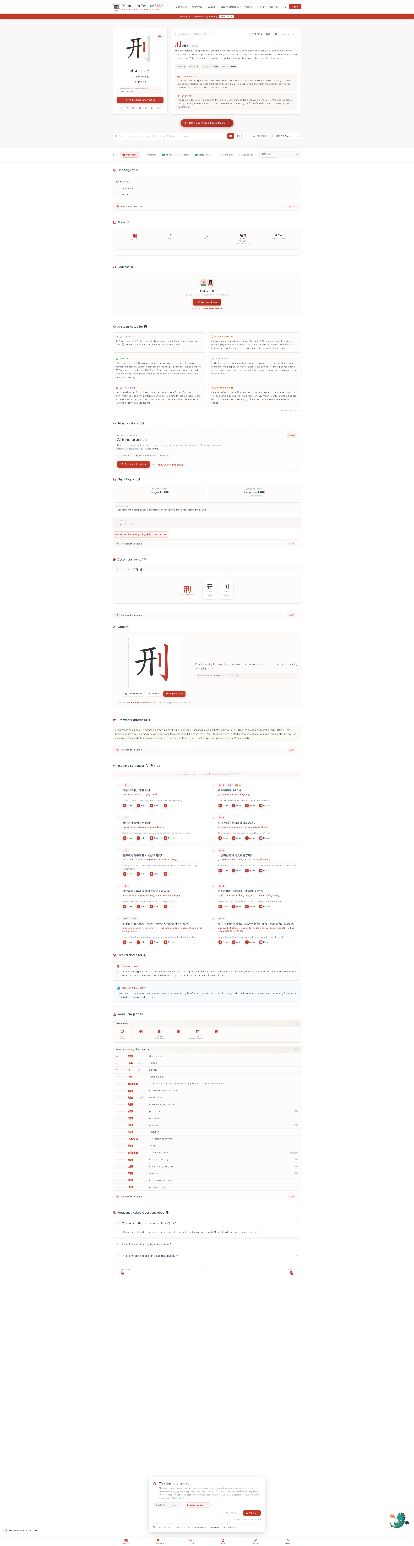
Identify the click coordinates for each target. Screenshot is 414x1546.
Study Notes (205, 155)
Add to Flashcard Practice (142, 100)
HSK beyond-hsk (200, 34)
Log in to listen (209, 302)
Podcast (185, 155)
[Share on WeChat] (140, 108)
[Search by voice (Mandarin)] (246, 136)
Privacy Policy (200, 1527)
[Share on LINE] (151, 108)
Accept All (252, 1513)
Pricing (260, 7)
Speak (156, 805)
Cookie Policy (213, 1527)
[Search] (284, 6)
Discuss (171, 805)
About (169, 155)
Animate (156, 693)
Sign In (295, 6)
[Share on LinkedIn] (133, 108)
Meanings (151, 155)
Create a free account (212, 309)
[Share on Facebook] (127, 108)
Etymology (248, 155)
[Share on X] (121, 108)
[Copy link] (158, 108)
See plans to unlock (135, 464)
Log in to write (176, 693)
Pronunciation (227, 155)
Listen (129, 805)
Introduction (132, 155)
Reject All (232, 1513)
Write (143, 805)
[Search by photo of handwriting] (238, 136)
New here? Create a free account (168, 464)
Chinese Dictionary (183, 34)
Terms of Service (228, 1527)
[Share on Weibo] (145, 108)
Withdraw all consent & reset (249, 1519)
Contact (273, 7)
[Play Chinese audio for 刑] (159, 36)
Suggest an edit (286, 34)
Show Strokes (135, 693)
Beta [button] (159, 5)
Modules (249, 7)
